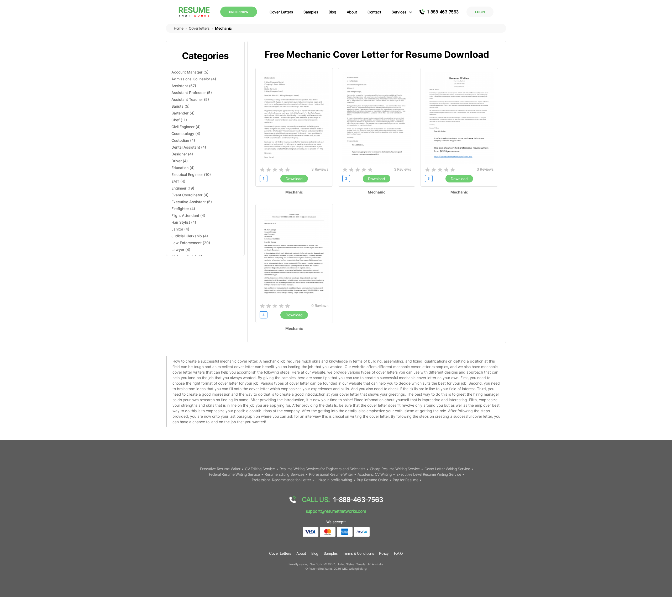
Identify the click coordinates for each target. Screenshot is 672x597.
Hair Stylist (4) (183, 222)
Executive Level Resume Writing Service (428, 474)
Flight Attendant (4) (188, 215)
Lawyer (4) (180, 249)
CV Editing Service (260, 469)
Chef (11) (179, 120)
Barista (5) (180, 106)
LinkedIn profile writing (334, 480)
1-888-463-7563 (443, 11)
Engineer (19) (182, 188)
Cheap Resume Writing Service (395, 469)
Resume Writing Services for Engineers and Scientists (322, 469)
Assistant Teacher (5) (190, 99)
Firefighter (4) (183, 208)
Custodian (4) (183, 140)
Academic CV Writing (375, 474)
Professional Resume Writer (331, 474)
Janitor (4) (180, 229)
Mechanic (294, 192)
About (352, 12)
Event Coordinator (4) (189, 195)
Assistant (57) (183, 85)
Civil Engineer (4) (186, 126)
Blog (332, 12)
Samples (310, 12)
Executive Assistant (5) (191, 202)
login (480, 12)
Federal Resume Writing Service (234, 474)
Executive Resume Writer (220, 469)
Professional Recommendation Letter (281, 480)
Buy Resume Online (372, 480)
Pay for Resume (405, 480)
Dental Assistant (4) (188, 147)
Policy (383, 553)
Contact (374, 12)
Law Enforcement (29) (190, 242)
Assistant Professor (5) (191, 92)
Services (399, 12)
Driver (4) (179, 161)
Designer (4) (182, 154)
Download (294, 178)
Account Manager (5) (189, 72)
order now (238, 12)
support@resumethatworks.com (336, 511)
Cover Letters (281, 12)
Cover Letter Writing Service (447, 469)
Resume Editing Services (284, 474)
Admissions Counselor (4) (193, 79)
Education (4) (183, 167)
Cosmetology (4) (185, 133)
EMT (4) (178, 181)
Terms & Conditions (358, 553)
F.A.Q (398, 553)
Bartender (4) (183, 113)
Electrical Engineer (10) (191, 174)
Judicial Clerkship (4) (189, 236)
